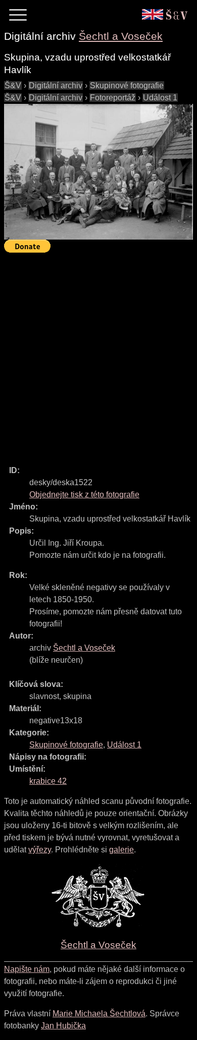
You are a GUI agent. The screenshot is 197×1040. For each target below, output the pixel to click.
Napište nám (27, 969)
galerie (121, 849)
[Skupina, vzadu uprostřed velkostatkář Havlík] (98, 172)
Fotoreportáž (112, 97)
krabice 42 (48, 781)
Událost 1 (160, 97)
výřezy (39, 849)
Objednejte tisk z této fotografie (84, 494)
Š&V (13, 85)
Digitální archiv (55, 85)
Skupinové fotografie (127, 85)
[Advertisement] (98, 354)
